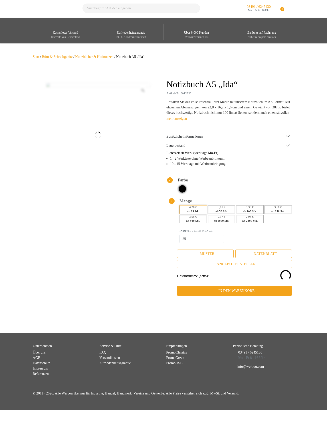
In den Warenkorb (236, 291)
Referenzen (41, 374)
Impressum (40, 368)
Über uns (39, 352)
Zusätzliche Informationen (184, 136)
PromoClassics (176, 352)
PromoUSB (174, 363)
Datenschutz (41, 363)
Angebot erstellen (236, 264)
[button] (291, 9)
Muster (207, 254)
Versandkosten (109, 358)
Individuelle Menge (196, 230)
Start (36, 57)
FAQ (103, 352)
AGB (36, 358)
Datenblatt (265, 254)
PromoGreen (175, 358)
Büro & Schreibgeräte (57, 57)
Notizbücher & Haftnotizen (94, 57)
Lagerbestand (175, 145)
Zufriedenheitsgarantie (115, 363)
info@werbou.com (250, 366)
